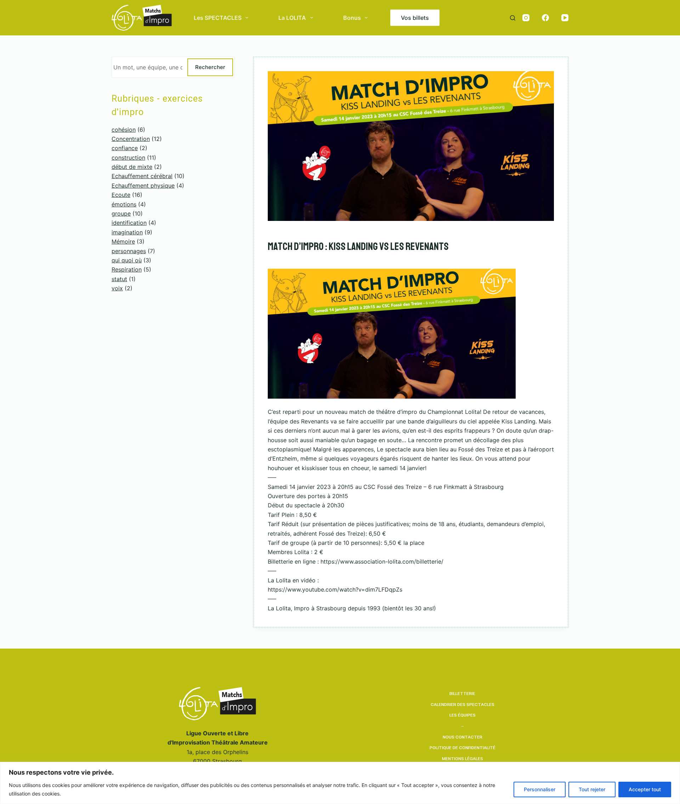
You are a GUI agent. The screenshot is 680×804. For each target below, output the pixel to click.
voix (117, 288)
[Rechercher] (512, 18)
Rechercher (210, 67)
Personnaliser (539, 789)
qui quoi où (127, 260)
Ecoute (121, 194)
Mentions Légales (462, 758)
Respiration (127, 269)
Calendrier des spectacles (462, 704)
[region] (340, 783)
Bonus (352, 17)
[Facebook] (545, 17)
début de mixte (132, 166)
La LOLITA (292, 17)
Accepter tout (645, 789)
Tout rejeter (592, 789)
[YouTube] (564, 17)
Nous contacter (462, 737)
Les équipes (462, 715)
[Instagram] (525, 17)
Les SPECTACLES (218, 17)
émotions (124, 204)
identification (129, 222)
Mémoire (123, 241)
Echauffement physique (143, 185)
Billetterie (462, 693)
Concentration (131, 138)
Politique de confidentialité (462, 747)
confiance (125, 148)
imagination (127, 232)
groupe (121, 213)
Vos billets (415, 17)
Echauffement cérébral (142, 175)
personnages (129, 251)
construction (128, 157)
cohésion (124, 129)
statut (119, 279)
